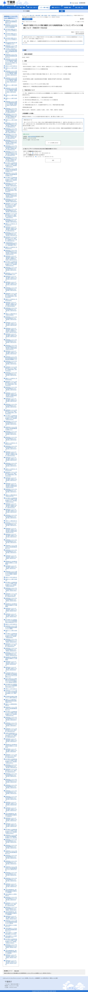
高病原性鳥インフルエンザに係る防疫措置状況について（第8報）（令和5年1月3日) (11, 909)
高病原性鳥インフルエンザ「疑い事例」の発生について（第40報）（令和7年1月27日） (11, 353)
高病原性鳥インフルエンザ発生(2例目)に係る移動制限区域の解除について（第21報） (11, 836)
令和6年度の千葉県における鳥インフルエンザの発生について (11, 35)
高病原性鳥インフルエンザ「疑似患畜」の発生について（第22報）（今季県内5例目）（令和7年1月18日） (11, 485)
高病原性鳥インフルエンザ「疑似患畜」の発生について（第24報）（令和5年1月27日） (11, 820)
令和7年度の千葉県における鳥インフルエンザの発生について (11, 31)
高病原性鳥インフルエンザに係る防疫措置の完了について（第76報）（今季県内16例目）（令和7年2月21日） (11, 125)
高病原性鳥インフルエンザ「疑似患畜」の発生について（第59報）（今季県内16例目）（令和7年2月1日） (11, 228)
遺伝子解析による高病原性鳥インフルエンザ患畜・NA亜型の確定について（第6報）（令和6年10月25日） (11, 584)
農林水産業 (38, 15)
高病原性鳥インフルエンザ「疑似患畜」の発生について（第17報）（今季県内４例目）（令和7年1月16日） (11, 505)
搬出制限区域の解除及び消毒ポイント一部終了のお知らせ (11, 697)
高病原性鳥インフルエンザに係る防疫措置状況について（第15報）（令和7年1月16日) (11, 517)
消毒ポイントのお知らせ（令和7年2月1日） (11, 224)
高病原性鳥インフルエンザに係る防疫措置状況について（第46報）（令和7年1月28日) (11, 318)
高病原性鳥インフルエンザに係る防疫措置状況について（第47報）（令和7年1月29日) (11, 310)
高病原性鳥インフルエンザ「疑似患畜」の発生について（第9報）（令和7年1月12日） (11, 557)
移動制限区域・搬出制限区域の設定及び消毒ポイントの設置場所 (11, 563)
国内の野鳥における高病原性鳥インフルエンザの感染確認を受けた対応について (11, 686)
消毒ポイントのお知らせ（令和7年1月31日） (11, 248)
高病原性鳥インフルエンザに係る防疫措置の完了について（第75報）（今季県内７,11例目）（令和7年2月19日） (11, 130)
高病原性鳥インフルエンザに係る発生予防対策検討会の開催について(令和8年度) (11, 26)
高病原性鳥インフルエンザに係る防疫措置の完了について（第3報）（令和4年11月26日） (11, 946)
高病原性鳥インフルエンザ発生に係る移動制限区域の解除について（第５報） (11, 922)
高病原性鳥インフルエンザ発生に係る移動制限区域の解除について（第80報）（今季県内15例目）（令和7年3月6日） (11, 90)
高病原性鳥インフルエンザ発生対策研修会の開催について (11, 46)
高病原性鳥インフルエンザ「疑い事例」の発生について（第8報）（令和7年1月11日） (11, 567)
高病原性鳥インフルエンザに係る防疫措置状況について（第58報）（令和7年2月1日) (11, 234)
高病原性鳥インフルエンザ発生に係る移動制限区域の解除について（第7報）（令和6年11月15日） (11, 573)
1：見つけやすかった (29, 156)
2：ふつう (35, 153)
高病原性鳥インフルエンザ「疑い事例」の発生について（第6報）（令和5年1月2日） (11, 917)
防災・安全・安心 (79, 7)
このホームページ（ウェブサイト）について (12, 978)
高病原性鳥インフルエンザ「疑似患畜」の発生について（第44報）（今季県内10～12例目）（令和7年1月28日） (11, 330)
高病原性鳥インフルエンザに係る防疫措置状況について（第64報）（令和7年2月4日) (11, 200)
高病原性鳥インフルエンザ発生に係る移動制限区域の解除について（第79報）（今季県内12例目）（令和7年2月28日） (11, 104)
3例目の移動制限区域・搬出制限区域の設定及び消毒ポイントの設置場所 (11, 891)
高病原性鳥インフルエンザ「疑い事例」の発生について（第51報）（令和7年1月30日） (11, 284)
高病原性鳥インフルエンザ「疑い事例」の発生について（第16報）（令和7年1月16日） (11, 511)
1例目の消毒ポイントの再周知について (11, 925)
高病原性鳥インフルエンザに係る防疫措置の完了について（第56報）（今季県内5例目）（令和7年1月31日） (11, 252)
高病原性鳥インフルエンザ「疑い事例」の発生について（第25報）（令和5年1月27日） (11, 809)
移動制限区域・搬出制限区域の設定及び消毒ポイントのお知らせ (11, 746)
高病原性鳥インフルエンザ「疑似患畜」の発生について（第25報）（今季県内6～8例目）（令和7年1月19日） (11, 453)
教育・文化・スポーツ (32, 7)
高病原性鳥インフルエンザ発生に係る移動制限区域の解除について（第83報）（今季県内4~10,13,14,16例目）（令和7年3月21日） (11, 61)
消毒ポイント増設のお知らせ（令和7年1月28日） (11, 314)
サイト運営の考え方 (45, 978)
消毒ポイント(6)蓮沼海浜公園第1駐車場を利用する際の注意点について (11, 701)
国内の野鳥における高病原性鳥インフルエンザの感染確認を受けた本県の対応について (11, 621)
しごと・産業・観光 (44, 7)
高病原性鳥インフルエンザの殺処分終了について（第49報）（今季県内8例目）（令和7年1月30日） (11, 295)
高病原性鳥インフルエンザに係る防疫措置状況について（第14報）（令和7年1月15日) (11, 524)
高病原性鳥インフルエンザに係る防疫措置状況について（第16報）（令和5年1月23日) (11, 863)
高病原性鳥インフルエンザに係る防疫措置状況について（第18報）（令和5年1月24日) (11, 847)
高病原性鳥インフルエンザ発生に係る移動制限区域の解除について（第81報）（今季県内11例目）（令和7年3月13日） (11, 80)
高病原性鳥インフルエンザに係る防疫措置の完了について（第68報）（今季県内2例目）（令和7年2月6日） (11, 195)
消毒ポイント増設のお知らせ (11, 521)
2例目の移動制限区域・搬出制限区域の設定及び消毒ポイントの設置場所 (11, 913)
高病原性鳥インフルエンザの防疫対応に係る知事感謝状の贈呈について (11, 22)
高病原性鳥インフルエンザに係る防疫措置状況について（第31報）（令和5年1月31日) (11, 775)
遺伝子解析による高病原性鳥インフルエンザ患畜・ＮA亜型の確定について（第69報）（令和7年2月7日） (11, 164)
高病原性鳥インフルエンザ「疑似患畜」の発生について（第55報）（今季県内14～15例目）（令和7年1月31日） (11, 258)
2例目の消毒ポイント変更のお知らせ (11, 894)
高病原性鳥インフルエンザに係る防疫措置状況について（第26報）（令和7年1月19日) (11, 448)
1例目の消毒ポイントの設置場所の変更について (11, 936)
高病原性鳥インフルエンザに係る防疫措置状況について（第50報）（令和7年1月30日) (11, 289)
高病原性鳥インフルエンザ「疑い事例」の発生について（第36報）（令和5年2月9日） (11, 751)
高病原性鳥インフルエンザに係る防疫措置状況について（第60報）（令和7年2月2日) (11, 221)
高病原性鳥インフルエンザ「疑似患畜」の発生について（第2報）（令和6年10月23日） (11, 610)
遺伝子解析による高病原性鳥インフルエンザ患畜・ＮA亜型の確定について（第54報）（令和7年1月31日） (11, 263)
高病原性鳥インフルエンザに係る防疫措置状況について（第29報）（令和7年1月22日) (11, 423)
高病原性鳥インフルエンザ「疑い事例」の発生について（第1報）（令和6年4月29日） (11, 669)
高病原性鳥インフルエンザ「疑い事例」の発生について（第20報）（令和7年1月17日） (11, 479)
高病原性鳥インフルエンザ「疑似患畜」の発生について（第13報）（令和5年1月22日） (11, 885)
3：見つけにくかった (48, 156)
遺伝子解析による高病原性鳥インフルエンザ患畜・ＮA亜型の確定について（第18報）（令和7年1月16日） (11, 500)
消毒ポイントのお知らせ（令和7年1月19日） (11, 443)
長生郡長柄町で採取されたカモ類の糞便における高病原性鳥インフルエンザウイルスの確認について (11, 674)
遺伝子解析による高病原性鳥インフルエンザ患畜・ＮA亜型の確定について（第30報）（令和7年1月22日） (11, 417)
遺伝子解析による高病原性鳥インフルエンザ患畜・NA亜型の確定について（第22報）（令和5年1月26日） (11, 831)
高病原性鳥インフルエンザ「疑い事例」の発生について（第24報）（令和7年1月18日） (11, 459)
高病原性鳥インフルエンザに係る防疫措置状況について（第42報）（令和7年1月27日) (11, 341)
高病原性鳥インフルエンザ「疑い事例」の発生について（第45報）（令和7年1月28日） (11, 324)
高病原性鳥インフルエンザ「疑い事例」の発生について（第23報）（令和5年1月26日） (11, 825)
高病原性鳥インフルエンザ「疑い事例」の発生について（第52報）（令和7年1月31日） (11, 278)
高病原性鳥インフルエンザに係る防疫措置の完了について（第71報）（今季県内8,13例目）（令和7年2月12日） (11, 153)
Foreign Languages (74, 2)
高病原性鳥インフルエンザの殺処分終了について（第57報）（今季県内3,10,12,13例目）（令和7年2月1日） (11, 239)
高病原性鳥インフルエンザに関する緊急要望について (11, 273)
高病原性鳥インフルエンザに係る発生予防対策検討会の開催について (11, 56)
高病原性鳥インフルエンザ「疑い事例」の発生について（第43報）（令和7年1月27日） (11, 336)
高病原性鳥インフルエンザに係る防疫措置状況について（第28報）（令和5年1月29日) (11, 792)
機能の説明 (16, 971)
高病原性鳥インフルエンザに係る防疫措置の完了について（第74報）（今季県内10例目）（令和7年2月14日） (11, 136)
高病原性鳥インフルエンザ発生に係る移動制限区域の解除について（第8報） (11, 627)
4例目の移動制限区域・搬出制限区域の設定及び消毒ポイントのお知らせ (11, 815)
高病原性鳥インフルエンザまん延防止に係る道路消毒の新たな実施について (11, 170)
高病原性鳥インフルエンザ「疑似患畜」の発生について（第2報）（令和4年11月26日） (11, 956)
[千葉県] (9, 3)
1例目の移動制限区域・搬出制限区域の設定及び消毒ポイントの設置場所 (11, 952)
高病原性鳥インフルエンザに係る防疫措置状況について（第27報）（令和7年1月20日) (11, 439)
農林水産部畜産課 (32, 136)
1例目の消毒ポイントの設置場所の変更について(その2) (11, 933)
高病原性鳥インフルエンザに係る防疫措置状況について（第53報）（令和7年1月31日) (11, 269)
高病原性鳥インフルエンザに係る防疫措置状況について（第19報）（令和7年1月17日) (11, 491)
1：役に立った (27, 153)
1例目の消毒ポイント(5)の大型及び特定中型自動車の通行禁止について (11, 930)
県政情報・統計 (67, 7)
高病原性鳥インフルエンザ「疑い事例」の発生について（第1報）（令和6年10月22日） (11, 616)
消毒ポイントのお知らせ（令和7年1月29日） (11, 299)
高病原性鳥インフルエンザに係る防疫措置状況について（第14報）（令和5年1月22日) (11, 880)
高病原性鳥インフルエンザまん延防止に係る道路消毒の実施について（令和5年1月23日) (11, 868)
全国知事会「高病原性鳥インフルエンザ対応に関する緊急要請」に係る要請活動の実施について (11, 50)
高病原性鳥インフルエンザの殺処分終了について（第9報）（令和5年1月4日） (11, 904)
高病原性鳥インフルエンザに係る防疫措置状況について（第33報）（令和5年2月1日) (11, 766)
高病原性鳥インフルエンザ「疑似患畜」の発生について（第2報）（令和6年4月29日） (11, 663)
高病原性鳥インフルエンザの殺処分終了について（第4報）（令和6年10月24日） (11, 595)
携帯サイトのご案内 (54, 978)
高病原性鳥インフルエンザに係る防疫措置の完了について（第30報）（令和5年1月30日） (11, 781)
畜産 (49, 15)
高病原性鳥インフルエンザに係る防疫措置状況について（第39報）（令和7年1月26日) (11, 363)
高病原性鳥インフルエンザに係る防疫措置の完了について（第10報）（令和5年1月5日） (11, 899)
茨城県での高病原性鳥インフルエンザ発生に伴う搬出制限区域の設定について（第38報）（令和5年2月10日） (11, 735)
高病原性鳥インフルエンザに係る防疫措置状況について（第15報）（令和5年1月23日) (11, 874)
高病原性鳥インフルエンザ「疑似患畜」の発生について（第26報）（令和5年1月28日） (11, 804)
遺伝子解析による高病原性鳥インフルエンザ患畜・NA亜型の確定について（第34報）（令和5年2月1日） (11, 761)
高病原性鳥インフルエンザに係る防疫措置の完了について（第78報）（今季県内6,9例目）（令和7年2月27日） (11, 110)
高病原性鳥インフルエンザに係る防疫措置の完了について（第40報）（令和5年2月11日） (11, 725)
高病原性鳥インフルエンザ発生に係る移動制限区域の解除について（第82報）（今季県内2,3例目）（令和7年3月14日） (11, 73)
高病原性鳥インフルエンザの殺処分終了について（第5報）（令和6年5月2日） (11, 645)
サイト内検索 (26, 11)
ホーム (8, 7)
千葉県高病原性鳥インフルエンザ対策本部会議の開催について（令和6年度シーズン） (11, 244)
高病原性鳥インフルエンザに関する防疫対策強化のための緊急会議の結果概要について (11, 358)
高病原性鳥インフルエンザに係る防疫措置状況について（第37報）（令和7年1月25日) (11, 374)
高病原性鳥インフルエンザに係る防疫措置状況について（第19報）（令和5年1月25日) (11, 841)
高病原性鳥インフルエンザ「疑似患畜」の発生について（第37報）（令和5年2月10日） (11, 740)
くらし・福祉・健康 (20, 7)
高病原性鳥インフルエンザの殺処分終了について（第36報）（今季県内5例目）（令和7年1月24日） (11, 383)
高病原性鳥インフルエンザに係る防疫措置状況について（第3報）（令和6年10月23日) (11, 600)
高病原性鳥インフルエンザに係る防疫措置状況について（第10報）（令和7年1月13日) (11, 552)
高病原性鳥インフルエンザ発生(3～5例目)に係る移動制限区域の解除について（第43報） (11, 692)
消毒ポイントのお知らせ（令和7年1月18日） (11, 469)
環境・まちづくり (56, 7)
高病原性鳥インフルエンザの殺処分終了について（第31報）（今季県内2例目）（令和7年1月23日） (11, 412)
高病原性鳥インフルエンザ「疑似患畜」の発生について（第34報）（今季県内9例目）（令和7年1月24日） (11, 394)
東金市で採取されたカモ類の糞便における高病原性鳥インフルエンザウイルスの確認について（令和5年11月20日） (11, 680)
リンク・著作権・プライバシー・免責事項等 (31, 978)
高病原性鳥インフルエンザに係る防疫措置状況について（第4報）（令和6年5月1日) (11, 649)
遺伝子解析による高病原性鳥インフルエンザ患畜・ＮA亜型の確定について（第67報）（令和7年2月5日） (11, 179)
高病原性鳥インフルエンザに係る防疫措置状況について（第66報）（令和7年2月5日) (11, 184)
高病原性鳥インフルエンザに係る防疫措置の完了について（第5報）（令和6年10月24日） (11, 590)
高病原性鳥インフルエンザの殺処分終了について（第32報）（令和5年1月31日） (11, 770)
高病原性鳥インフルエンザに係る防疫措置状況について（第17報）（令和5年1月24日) (11, 857)
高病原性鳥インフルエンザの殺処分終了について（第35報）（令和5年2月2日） (11, 756)
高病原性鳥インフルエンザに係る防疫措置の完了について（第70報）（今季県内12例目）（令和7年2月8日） (11, 159)
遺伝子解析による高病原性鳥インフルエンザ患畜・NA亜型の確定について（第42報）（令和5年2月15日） (11, 713)
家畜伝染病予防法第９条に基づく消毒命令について (11, 43)
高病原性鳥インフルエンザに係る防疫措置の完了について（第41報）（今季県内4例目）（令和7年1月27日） (11, 347)
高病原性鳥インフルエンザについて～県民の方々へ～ (62, 15)
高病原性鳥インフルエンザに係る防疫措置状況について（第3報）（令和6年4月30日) (11, 654)
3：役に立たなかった (45, 153)
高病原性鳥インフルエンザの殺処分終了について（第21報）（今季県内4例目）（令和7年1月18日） (11, 474)
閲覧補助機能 (83, 2)
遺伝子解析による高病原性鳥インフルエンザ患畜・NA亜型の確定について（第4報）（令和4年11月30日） (11, 941)
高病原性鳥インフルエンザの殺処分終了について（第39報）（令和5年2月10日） (11, 730)
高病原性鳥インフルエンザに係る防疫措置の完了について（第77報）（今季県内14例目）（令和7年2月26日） (11, 116)
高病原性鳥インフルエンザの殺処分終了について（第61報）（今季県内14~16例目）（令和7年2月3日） (11, 215)
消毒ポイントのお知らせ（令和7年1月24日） (11, 379)
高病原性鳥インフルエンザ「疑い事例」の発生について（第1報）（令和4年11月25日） (11, 962)
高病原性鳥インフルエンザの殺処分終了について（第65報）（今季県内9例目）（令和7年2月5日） (11, 189)
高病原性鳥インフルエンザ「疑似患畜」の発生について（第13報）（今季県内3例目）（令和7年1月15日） (11, 530)
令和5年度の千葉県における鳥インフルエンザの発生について (11, 39)
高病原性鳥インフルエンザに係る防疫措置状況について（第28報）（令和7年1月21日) (11, 433)
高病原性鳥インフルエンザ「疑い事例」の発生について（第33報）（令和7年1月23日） (11, 400)
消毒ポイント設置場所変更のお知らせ (11, 704)
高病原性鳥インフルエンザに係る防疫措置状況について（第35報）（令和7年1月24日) (11, 389)
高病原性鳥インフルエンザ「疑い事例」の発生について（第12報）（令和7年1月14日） (11, 536)
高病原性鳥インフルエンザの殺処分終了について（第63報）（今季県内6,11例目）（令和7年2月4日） (11, 205)
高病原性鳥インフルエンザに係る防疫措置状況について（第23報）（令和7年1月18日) (11, 465)
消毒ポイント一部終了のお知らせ (11, 68)
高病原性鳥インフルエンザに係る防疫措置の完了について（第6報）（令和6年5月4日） (11, 641)
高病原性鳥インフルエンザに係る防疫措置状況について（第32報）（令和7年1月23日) (11, 406)
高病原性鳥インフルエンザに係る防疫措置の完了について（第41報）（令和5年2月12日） (11, 719)
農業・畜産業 (44, 15)
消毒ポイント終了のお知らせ (11, 66)
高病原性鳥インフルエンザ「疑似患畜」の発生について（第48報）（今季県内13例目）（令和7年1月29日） (11, 304)
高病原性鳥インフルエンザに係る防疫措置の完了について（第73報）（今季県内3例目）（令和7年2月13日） (11, 142)
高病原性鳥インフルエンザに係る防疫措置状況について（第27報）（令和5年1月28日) (11, 798)
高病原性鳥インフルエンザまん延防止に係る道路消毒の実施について (11, 547)
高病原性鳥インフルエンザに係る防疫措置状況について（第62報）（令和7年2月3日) (11, 210)
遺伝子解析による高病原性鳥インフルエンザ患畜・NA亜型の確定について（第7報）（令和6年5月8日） (11, 635)
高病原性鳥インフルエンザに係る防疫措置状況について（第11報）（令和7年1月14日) (11, 541)
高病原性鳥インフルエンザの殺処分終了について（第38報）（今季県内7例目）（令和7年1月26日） (11, 368)
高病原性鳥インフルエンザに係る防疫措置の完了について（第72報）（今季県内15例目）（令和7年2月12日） (11, 147)
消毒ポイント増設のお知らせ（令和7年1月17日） (11, 495)
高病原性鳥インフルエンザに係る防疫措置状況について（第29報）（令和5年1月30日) (11, 787)
